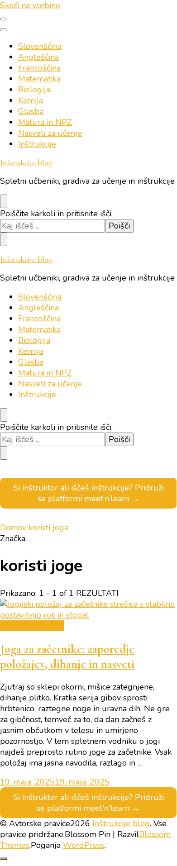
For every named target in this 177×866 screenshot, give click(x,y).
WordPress (84, 845)
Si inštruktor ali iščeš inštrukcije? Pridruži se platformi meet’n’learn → (88, 493)
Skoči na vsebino (30, 5)
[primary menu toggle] (3, 19)
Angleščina (38, 57)
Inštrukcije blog (26, 162)
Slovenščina (40, 46)
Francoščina (39, 67)
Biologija (34, 89)
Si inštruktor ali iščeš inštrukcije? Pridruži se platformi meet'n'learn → (88, 803)
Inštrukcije (37, 143)
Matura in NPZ (45, 122)
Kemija (30, 100)
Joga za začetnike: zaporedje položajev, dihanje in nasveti (67, 656)
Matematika (39, 78)
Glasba (30, 111)
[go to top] (3, 858)
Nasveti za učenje (50, 133)
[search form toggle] (3, 201)
